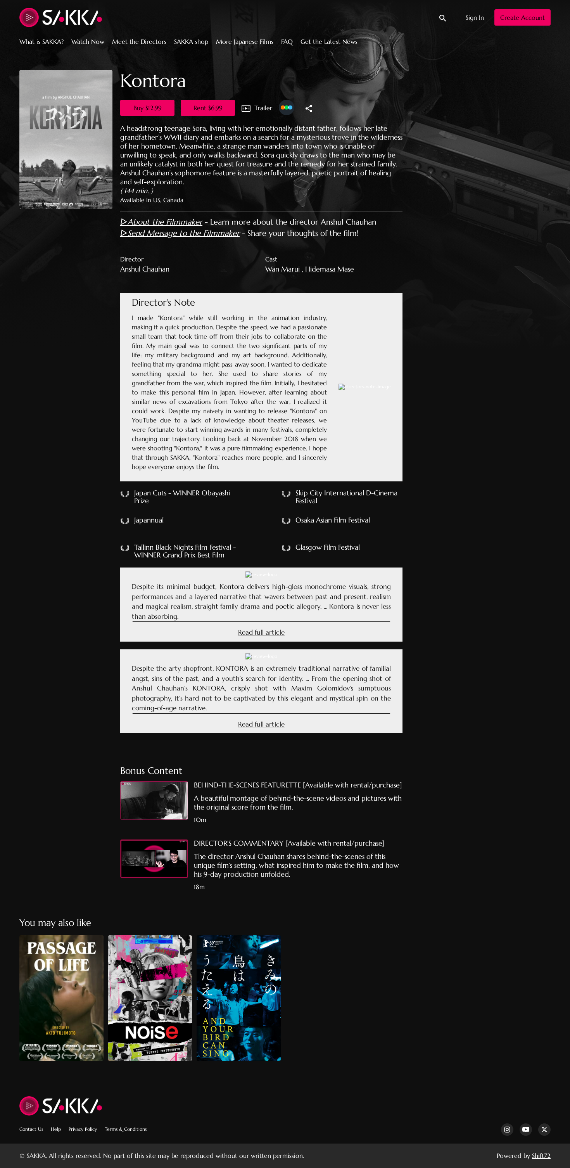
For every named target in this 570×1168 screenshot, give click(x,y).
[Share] (309, 108)
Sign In (475, 17)
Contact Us (31, 1129)
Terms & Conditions (126, 1129)
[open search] (443, 17)
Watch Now (87, 41)
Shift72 (541, 1155)
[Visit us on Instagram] (507, 1129)
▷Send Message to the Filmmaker (180, 233)
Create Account (522, 17)
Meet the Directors (139, 41)
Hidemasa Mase (329, 269)
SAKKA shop (191, 41)
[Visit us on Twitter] (544, 1129)
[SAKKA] (60, 1106)
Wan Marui (282, 269)
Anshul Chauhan (144, 269)
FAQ (287, 41)
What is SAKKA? (41, 41)
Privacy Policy (83, 1129)
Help (56, 1129)
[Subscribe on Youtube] (526, 1129)
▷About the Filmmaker (161, 222)
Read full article (261, 632)
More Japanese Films (244, 41)
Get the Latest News (329, 41)
